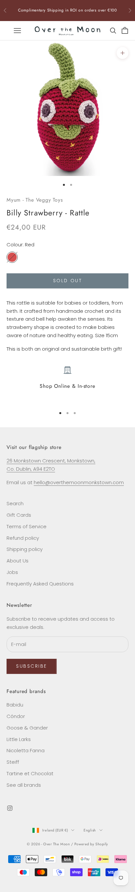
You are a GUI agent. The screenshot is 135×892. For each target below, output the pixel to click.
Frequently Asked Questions (40, 583)
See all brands (24, 784)
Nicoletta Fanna (26, 750)
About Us (18, 560)
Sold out (67, 280)
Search (15, 503)
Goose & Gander (27, 727)
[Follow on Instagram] (10, 808)
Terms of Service (27, 526)
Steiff (13, 761)
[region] (67, 383)
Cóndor (16, 716)
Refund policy (23, 537)
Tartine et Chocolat (30, 773)
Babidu (15, 704)
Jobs (12, 572)
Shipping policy (25, 549)
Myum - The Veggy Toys (35, 200)
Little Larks (19, 739)
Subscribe (31, 666)
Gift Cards (19, 514)
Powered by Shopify (91, 844)
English (90, 830)
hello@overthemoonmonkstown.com (79, 482)
